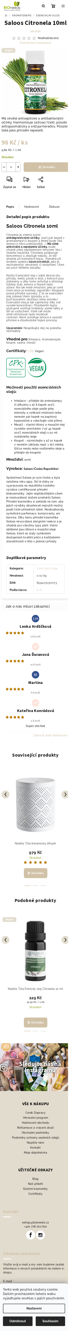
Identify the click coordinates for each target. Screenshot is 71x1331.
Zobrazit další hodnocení (50, 735)
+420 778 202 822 (35, 1226)
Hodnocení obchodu (35, 1122)
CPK (30, 351)
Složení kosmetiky (35, 1188)
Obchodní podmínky (35, 1132)
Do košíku (48, 167)
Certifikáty (35, 1193)
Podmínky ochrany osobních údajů (35, 1137)
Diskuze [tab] (54, 206)
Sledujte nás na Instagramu (40, 1067)
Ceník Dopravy (35, 1112)
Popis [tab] (10, 206)
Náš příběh (35, 1183)
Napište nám (35, 1142)
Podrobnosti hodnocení (35, 42)
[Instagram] (40, 1235)
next (65, 794)
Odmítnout (17, 1321)
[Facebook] (30, 1235)
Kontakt (35, 1147)
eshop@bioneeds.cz (35, 1222)
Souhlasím (50, 1321)
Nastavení (34, 1308)
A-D (39, 590)
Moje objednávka (35, 1152)
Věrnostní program (35, 1117)
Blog (35, 1178)
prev (5, 794)
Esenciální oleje (47, 568)
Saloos (35, 31)
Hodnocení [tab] (31, 206)
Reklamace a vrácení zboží (35, 1127)
